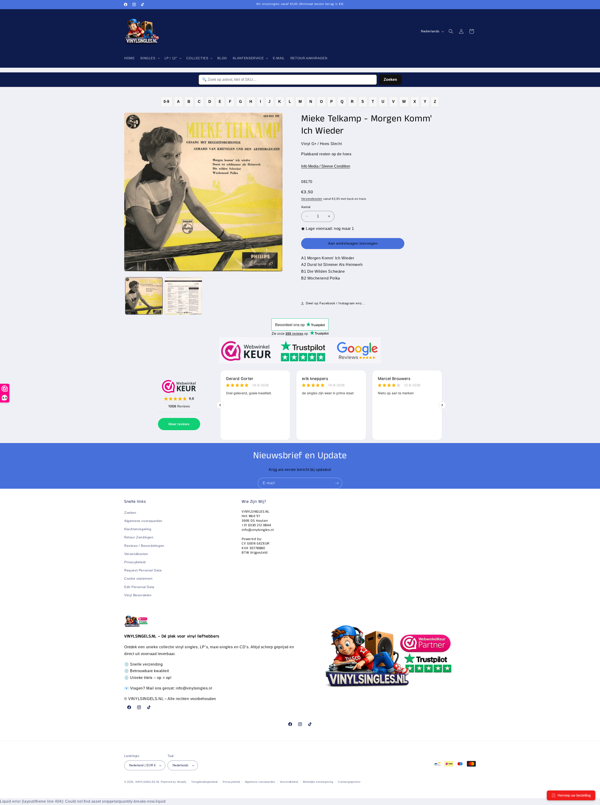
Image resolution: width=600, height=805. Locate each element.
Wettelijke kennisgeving (318, 781)
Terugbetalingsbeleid (204, 781)
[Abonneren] (337, 483)
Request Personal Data (143, 570)
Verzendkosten (311, 199)
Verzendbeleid (289, 781)
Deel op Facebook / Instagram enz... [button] (335, 303)
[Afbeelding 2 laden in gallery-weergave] (183, 295)
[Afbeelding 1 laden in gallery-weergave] (143, 295)
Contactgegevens (349, 781)
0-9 (166, 102)
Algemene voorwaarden (143, 521)
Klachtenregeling (137, 529)
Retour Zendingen (139, 537)
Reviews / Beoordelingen (144, 546)
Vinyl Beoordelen (138, 595)
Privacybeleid (135, 562)
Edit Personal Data (139, 587)
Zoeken (390, 80)
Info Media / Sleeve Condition (325, 166)
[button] (149, 58)
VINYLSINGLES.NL (147, 781)
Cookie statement (138, 578)
